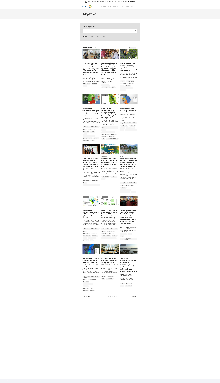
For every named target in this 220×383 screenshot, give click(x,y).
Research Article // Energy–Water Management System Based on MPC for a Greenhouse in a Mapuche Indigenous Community (109, 214)
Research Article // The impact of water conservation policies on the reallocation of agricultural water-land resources (91, 214)
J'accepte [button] (216, 380)
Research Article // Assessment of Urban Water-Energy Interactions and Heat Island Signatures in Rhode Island (91, 112)
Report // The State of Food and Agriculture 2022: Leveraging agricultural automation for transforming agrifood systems (128, 67)
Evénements (115, 6)
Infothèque (103, 6)
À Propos (127, 6)
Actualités (110, 6)
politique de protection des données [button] (40, 380)
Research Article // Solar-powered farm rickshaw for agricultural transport (128, 110)
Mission (121, 6)
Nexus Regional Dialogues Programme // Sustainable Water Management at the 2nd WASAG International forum (109, 162)
